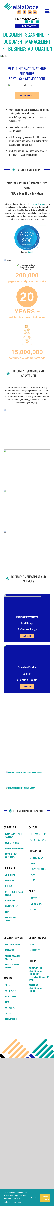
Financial (9, 886)
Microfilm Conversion (14, 848)
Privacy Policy (11, 1018)
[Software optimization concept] (22, 645)
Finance (33, 863)
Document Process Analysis (13, 966)
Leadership (35, 898)
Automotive (10, 874)
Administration (36, 857)
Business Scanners (38, 834)
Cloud (32, 944)
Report (30, 251)
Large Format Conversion (11, 856)
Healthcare (10, 900)
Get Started (29, 26)
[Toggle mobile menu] (47, 11)
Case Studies (10, 996)
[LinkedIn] (30, 12)
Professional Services (10, 919)
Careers (33, 909)
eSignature (10, 950)
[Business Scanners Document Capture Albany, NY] (25, 772)
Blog (7, 1002)
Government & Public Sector (14, 893)
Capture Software (38, 839)
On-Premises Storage (27, 629)
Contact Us (10, 1007)
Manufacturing (11, 906)
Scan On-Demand (12, 842)
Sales (32, 880)
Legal (32, 874)
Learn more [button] (17, 1202)
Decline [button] (34, 1198)
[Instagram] (19, 12)
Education (9, 880)
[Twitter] (35, 12)
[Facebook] (24, 12)
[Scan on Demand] (27, 531)
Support (8, 985)
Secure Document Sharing (12, 957)
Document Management (27, 617)
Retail (7, 911)
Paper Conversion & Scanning (13, 836)
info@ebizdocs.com (27, 18)
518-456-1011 (31, 21)
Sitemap (8, 1013)
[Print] (27, 225)
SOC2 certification (37, 203)
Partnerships (36, 903)
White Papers (10, 990)
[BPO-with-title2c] (27, 490)
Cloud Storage (27, 623)
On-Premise (35, 950)
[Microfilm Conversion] (27, 450)
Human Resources (38, 868)
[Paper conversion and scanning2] (27, 409)
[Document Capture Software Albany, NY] (21, 787)
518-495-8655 (34, 990)
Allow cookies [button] (45, 1197)
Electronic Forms (12, 944)
